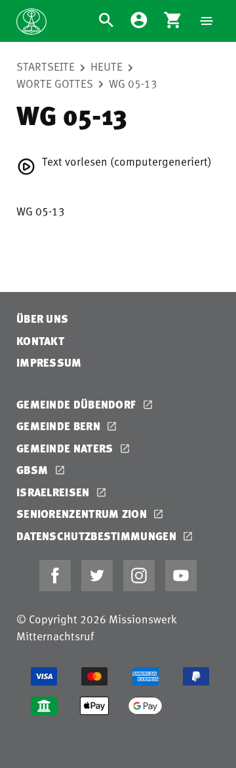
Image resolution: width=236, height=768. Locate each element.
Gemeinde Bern (59, 426)
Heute (106, 66)
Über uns (42, 318)
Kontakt (40, 341)
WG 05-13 (133, 83)
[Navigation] (206, 21)
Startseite (45, 66)
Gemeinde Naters (66, 448)
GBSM (33, 470)
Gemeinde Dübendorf (77, 404)
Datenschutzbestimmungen (97, 536)
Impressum (49, 362)
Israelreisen (54, 492)
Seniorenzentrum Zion (82, 513)
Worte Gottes (54, 83)
